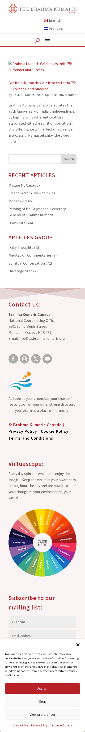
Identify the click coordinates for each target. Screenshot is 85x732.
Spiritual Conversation (60, 95)
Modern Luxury (20, 201)
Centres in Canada (61, 725)
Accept (42, 688)
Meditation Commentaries (29, 255)
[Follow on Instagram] (24, 359)
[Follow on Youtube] (47, 359)
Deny (43, 701)
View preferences (43, 714)
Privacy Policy (39, 725)
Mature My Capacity (24, 185)
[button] (78, 644)
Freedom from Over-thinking (31, 193)
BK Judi (18, 95)
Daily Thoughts (20, 247)
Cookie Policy (21, 725)
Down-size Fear (20, 223)
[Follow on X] (36, 359)
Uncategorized (20, 271)
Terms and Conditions (30, 438)
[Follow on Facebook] (13, 359)
